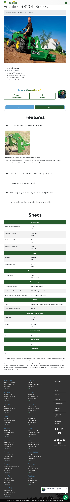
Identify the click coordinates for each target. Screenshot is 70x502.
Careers (57, 395)
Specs (49, 107)
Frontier (20, 12)
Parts (56, 390)
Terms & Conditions (60, 446)
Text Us (42, 97)
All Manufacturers (10, 12)
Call (17, 96)
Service (57, 386)
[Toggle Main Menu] (66, 2)
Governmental (59, 404)
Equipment (58, 381)
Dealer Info (58, 399)
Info (20, 107)
